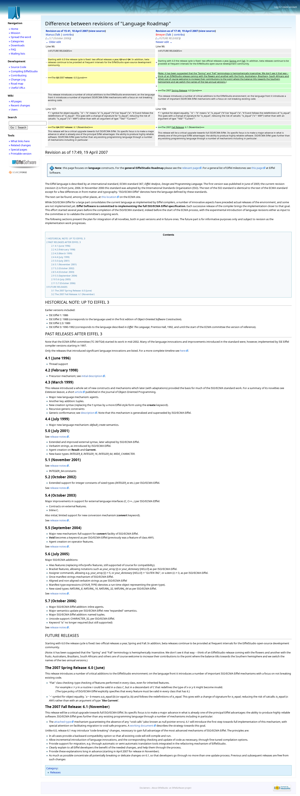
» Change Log (17, 79)
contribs (68, 34)
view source (97, 31)
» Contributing (18, 75)
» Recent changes (19, 105)
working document (141, 725)
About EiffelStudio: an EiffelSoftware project (171, 788)
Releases (55, 772)
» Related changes (20, 145)
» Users (13, 109)
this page (257, 168)
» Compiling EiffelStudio (23, 71)
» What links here (19, 141)
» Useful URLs (17, 87)
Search (12, 117)
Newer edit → (164, 42)
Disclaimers (145, 788)
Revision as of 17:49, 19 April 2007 (177, 31)
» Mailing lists (17, 53)
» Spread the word (20, 37)
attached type (62, 722)
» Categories (16, 41)
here (183, 350)
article (78, 392)
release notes (58, 436)
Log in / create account (285, 7)
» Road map (16, 83)
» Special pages (18, 149)
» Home (13, 29)
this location (108, 197)
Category (52, 768)
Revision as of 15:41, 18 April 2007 (67, 31)
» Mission (14, 33)
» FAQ (12, 49)
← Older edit (53, 42)
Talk (58, 34)
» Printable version (20, 153)
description (87, 413)
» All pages (15, 101)
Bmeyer (160, 34)
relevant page (190, 168)
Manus (50, 34)
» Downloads (16, 45)
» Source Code (17, 67)
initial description (91, 376)
